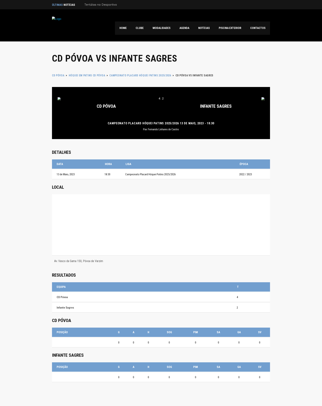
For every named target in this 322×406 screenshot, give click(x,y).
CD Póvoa (106, 106)
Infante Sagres (216, 106)
